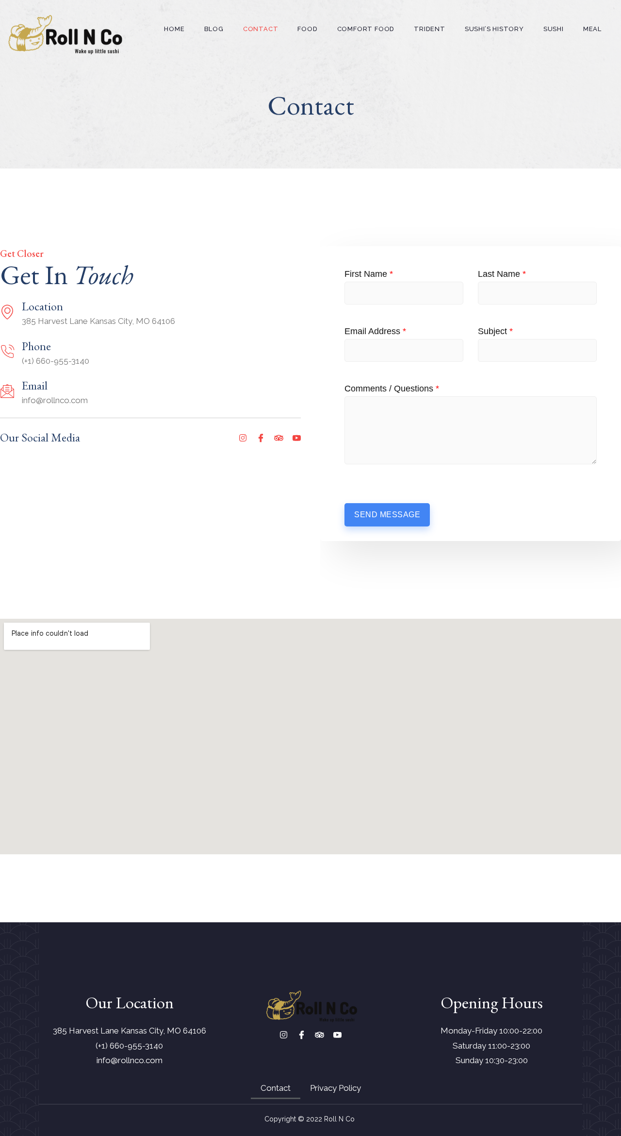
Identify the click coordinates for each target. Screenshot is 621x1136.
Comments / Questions (391, 388)
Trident (429, 29)
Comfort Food (366, 29)
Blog (214, 29)
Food (307, 29)
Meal (592, 29)
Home (174, 29)
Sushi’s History (494, 29)
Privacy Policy (335, 1088)
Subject (495, 331)
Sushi (553, 29)
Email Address (375, 331)
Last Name (502, 274)
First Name (368, 274)
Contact (260, 29)
